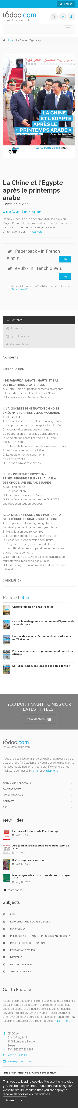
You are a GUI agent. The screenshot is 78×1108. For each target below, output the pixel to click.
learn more (63, 1020)
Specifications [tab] (19, 336)
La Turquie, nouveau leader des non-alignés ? (41, 665)
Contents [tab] (16, 320)
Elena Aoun (11, 211)
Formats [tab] (16, 328)
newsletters (36, 719)
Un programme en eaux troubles (32, 606)
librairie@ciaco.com (20, 1061)
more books (14, 890)
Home (10, 40)
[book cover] (39, 106)
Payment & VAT (19, 289)
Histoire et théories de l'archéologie (35, 831)
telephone (52, 770)
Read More (36, 231)
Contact (8, 801)
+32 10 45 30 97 (17, 1055)
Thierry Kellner (31, 211)
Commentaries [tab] (19, 344)
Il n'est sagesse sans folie (28, 860)
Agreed (11, 1100)
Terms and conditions (17, 783)
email (36, 770)
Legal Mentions (13, 795)
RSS (5, 807)
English (68, 4)
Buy (65, 259)
